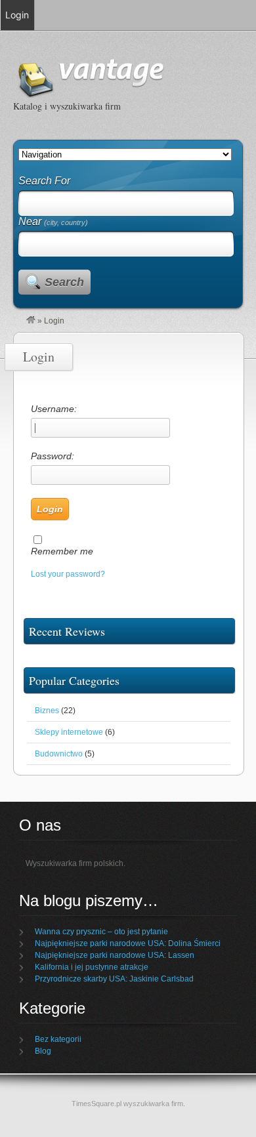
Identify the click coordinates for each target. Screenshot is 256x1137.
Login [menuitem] (17, 14)
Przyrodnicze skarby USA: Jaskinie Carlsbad (114, 978)
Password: (52, 456)
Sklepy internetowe (69, 732)
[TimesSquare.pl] (30, 320)
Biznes (47, 710)
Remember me (62, 551)
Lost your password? (68, 574)
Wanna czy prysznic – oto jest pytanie (101, 931)
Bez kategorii (58, 1039)
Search (64, 282)
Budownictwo (59, 753)
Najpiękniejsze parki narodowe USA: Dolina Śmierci (128, 943)
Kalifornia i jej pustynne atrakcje (91, 967)
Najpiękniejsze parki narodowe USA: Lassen (114, 955)
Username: (54, 408)
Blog (43, 1051)
